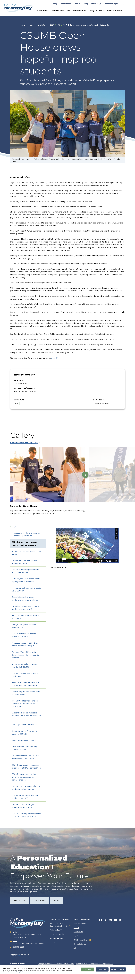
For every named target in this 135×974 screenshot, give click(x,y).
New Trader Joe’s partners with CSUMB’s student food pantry (25, 683)
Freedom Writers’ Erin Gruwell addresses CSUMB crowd (25, 757)
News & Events (114, 10)
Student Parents (56, 938)
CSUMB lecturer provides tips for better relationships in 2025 (26, 815)
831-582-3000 (18, 947)
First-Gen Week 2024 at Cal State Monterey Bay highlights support (25, 655)
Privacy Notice (20, 972)
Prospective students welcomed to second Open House (26, 534)
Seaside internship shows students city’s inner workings (25, 598)
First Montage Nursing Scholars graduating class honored (26, 787)
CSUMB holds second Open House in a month (24, 635)
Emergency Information (59, 919)
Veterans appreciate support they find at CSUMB (24, 665)
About (77, 4)
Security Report (80, 923)
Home (22, 25)
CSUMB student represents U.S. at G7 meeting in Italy (25, 571)
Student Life (79, 10)
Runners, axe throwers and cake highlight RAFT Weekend (26, 580)
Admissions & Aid (61, 10)
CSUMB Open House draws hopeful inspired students (24, 543)
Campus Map (18, 937)
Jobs (75, 948)
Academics (43, 10)
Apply (55, 4)
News (31, 25)
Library (52, 942)
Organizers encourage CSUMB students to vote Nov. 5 (25, 607)
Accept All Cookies (118, 969)
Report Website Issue (82, 919)
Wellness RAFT (56, 930)
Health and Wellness (58, 934)
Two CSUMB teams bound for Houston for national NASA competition (25, 704)
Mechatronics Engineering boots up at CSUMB (26, 589)
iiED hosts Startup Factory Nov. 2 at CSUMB (26, 616)
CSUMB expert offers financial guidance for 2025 (25, 796)
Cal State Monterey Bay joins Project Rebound (24, 561)
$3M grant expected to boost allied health (24, 626)
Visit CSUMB (39, 900)
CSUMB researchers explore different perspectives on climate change (24, 777)
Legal (76, 936)
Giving (85, 4)
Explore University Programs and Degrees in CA (94, 964)
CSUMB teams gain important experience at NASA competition (26, 766)
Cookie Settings (80, 944)
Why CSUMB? (96, 10)
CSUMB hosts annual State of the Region (25, 674)
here (53, 358)
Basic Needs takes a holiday (24, 740)
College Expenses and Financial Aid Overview (56, 964)
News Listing (41, 25)
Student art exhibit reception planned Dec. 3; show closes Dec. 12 (26, 716)
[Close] (132, 969)
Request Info (19, 900)
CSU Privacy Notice (81, 940)
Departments (66, 4)
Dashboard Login (111, 4)
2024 (52, 25)
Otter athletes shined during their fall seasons (24, 748)
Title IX (76, 928)
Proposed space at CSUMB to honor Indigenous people (25, 644)
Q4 (58, 25)
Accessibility (78, 932)
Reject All (102, 969)
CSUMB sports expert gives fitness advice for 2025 (24, 806)
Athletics (94, 4)
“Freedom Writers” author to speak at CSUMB (24, 732)
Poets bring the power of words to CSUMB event (26, 693)
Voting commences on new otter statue (26, 552)
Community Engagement (102, 403)
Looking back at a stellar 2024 (25, 725)
